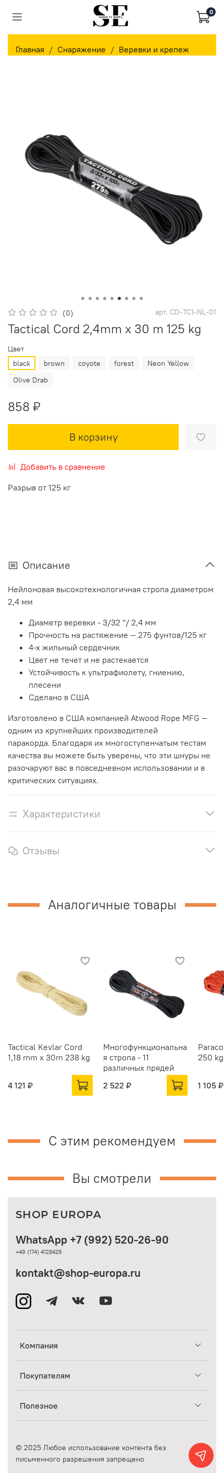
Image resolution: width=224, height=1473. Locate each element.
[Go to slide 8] (133, 298)
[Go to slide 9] (141, 298)
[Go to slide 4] (104, 298)
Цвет (16, 349)
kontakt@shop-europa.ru (78, 1273)
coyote (89, 363)
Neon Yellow (168, 363)
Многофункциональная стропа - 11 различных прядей (145, 1056)
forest (124, 363)
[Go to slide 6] (119, 298)
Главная (30, 49)
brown (54, 363)
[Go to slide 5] (112, 298)
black (21, 363)
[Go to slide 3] (97, 298)
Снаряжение (81, 49)
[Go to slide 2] (90, 298)
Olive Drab (30, 380)
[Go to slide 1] (82, 298)
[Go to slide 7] (126, 298)
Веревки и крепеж (154, 49)
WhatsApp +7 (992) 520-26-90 (92, 1240)
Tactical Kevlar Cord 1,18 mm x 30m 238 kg (49, 1051)
